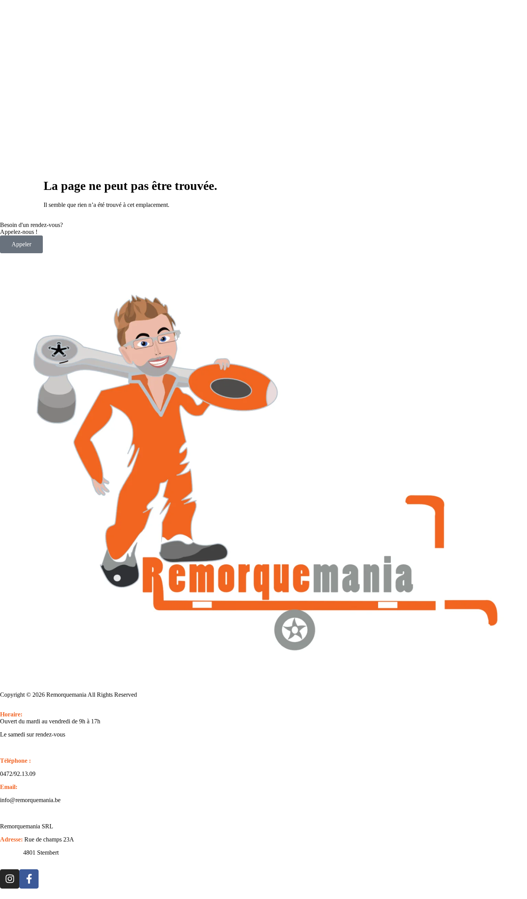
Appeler (21, 244)
